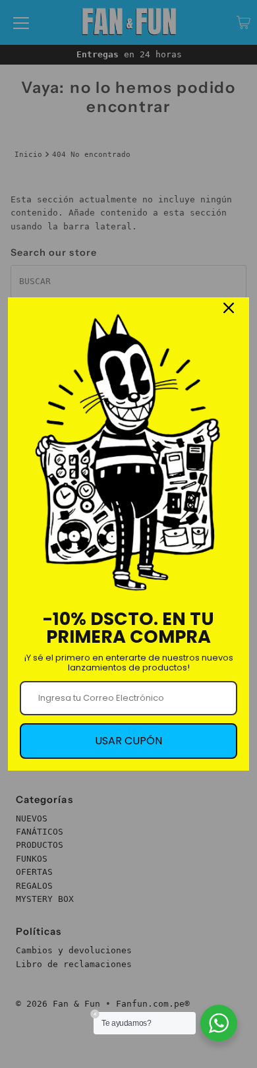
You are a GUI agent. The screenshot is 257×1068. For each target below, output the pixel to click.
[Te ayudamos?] (218, 1023)
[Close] (228, 307)
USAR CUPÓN (128, 740)
